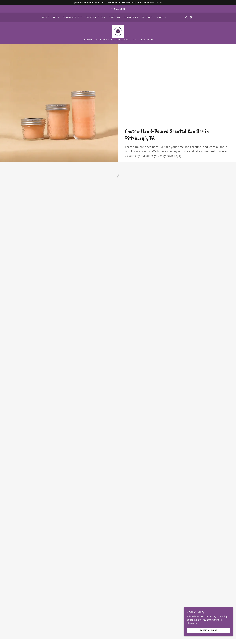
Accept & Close (208, 630)
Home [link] (45, 17)
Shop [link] (56, 17)
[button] (161, 17)
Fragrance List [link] (72, 17)
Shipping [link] (114, 17)
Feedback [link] (147, 17)
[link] (118, 31)
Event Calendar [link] (95, 17)
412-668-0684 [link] (118, 9)
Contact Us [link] (131, 17)
